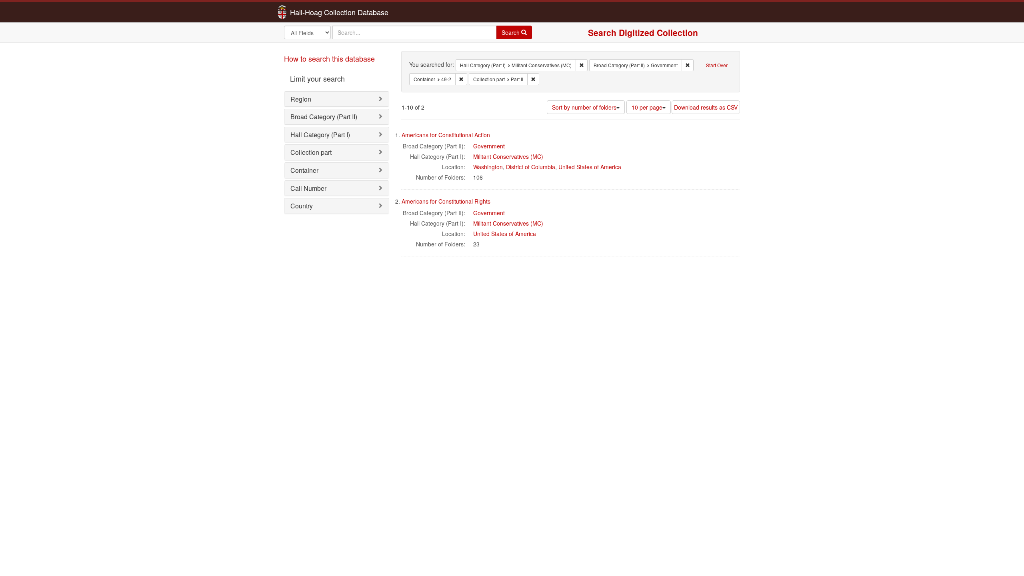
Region (300, 99)
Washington (488, 167)
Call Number (308, 188)
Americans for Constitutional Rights (446, 201)
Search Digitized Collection (643, 32)
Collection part (311, 152)
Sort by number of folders (584, 107)
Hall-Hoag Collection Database (314, 12)
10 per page (647, 107)
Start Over (717, 65)
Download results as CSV (706, 107)
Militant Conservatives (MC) (508, 156)
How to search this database (329, 58)
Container (304, 170)
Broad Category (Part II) (323, 116)
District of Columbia (530, 167)
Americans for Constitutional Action (446, 135)
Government (489, 146)
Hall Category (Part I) (320, 134)
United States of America (589, 167)
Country (301, 205)
